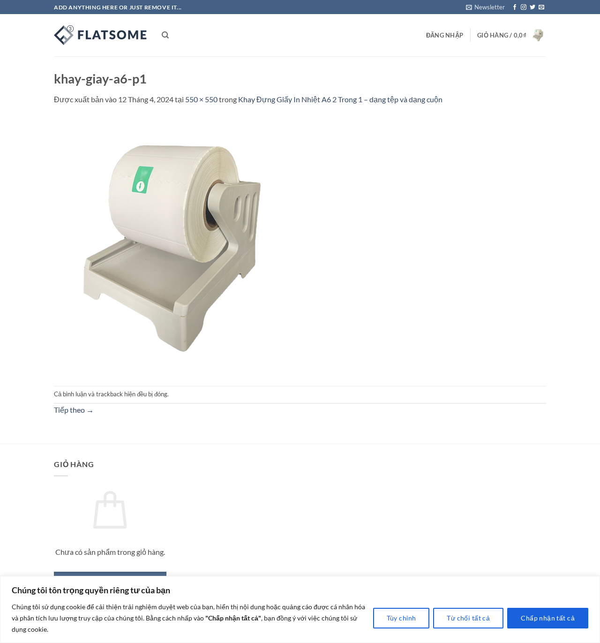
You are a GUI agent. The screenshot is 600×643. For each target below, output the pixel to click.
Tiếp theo (74, 409)
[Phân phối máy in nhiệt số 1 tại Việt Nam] (101, 35)
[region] (300, 609)
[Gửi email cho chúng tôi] (541, 7)
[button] (485, 7)
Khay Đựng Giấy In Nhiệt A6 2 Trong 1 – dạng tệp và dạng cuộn (340, 99)
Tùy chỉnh (401, 618)
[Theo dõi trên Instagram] (523, 7)
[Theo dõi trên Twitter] (532, 7)
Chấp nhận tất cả (548, 618)
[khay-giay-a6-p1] (183, 244)
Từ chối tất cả (468, 618)
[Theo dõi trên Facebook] (515, 7)
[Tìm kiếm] (165, 35)
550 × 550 (201, 99)
